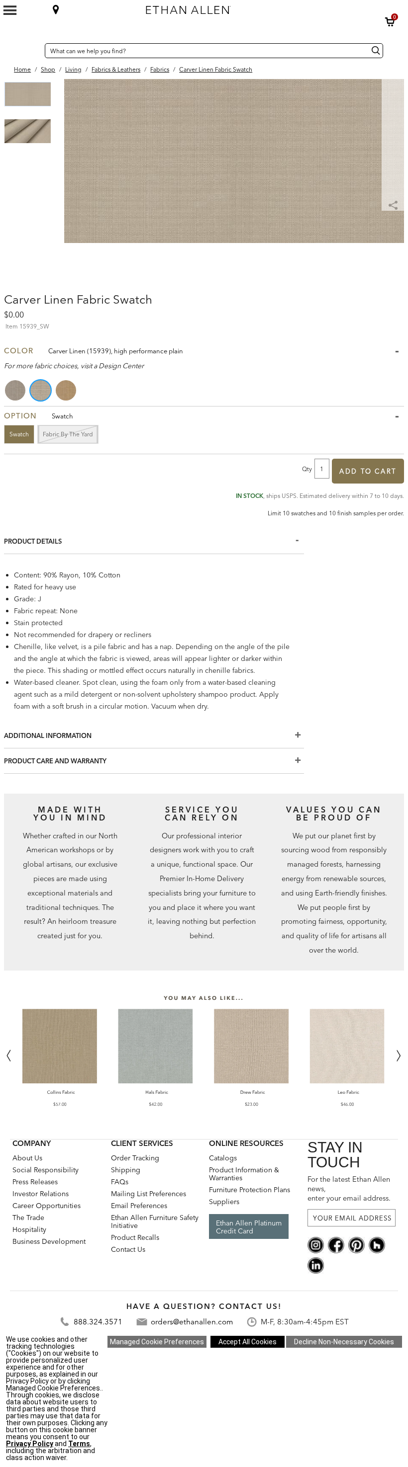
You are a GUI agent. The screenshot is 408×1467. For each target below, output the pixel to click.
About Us (27, 1157)
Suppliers (224, 1201)
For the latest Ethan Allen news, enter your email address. (349, 1189)
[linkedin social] (315, 1264)
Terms (79, 1444)
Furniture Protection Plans (249, 1189)
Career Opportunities (46, 1205)
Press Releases (35, 1181)
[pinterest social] (356, 1244)
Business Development (49, 1241)
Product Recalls (135, 1237)
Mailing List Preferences (148, 1193)
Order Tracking (135, 1157)
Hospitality (29, 1229)
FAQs (119, 1181)
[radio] (16, 390)
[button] (390, 21)
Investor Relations (40, 1193)
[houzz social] (377, 1244)
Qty (307, 468)
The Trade (28, 1217)
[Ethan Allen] (238, 7)
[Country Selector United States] (35, 50)
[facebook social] (336, 1244)
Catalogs (223, 1157)
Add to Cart (368, 471)
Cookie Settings (156, 1342)
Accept (247, 1342)
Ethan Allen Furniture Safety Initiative (155, 1221)
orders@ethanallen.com (192, 1321)
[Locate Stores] (56, 9)
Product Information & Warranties (244, 1173)
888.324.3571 (98, 1321)
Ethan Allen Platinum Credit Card (249, 1227)
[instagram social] (315, 1244)
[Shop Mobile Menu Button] (10, 10)
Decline (344, 1342)
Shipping (125, 1169)
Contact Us (128, 1249)
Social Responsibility (45, 1169)
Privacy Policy (29, 1444)
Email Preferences (139, 1205)
